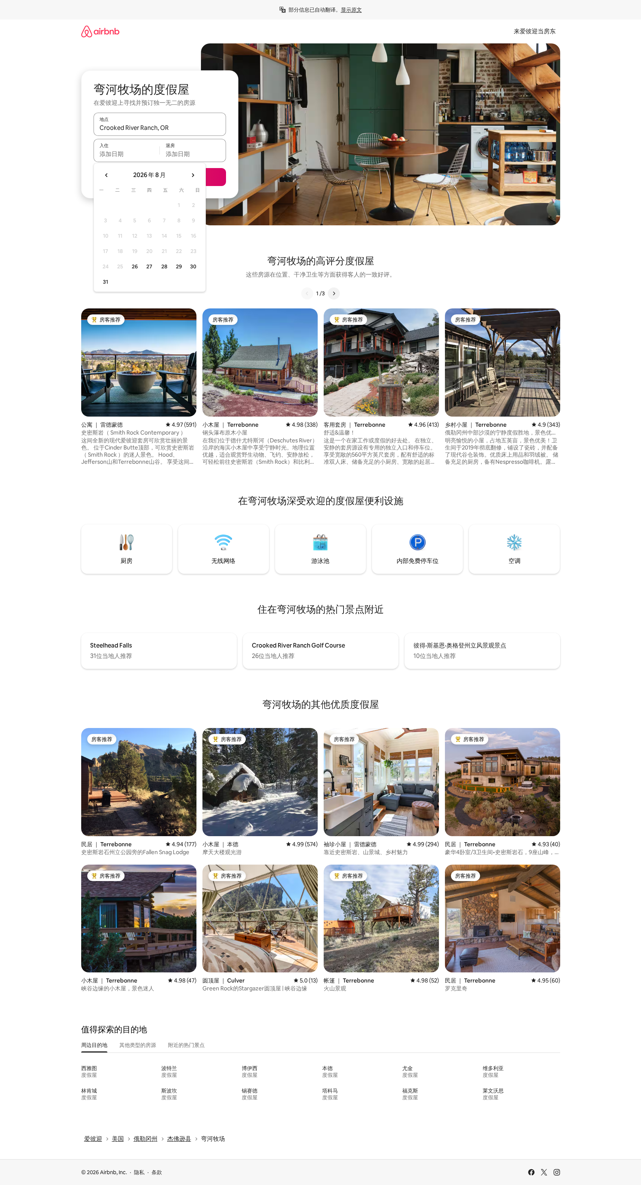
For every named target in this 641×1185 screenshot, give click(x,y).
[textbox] (127, 153)
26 (135, 266)
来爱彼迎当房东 (535, 31)
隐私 (139, 1172)
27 (149, 266)
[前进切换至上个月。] (106, 175)
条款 (157, 1172)
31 (105, 281)
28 (164, 266)
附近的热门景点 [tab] (186, 1045)
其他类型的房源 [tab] (137, 1045)
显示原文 (351, 9)
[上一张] (307, 293)
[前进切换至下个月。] (192, 175)
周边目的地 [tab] (94, 1045)
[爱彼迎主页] (100, 31)
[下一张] (334, 293)
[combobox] (160, 127)
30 (193, 266)
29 (179, 266)
